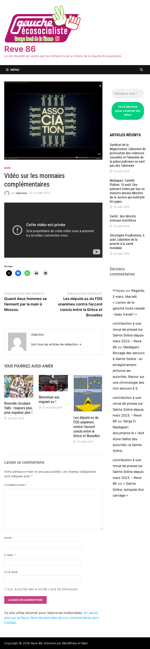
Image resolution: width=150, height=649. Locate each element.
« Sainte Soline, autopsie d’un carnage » (128, 489)
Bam (85, 643)
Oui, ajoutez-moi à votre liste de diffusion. (42, 589)
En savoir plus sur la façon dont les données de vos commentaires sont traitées (51, 618)
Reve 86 (20, 49)
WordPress (69, 643)
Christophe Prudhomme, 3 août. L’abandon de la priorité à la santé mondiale (127, 241)
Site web (11, 572)
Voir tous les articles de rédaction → (56, 344)
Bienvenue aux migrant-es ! (49, 399)
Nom (8, 537)
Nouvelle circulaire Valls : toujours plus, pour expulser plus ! (18, 408)
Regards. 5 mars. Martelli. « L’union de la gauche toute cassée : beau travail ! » (129, 302)
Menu (14, 69)
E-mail (10, 555)
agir (7, 167)
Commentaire (15, 485)
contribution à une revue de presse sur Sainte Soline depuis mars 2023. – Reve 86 (128, 335)
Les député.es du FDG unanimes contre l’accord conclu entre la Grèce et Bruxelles (86, 426)
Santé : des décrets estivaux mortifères (123, 218)
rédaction (21, 192)
